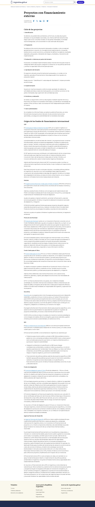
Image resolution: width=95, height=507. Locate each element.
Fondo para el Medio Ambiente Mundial (36, 128)
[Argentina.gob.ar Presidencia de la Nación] (19, 2)
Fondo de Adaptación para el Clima (35, 370)
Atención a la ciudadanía (17, 493)
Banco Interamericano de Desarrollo (35, 325)
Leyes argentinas (40, 492)
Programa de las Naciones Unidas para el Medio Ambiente (42, 184)
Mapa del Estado (40, 496)
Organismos (39, 494)
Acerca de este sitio (66, 488)
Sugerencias (64, 493)
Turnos (12, 488)
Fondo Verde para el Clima (32, 254)
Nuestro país (39, 490)
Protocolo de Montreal (31, 221)
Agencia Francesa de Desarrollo (35, 419)
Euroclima (27, 295)
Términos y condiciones (67, 490)
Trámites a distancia (15, 490)
